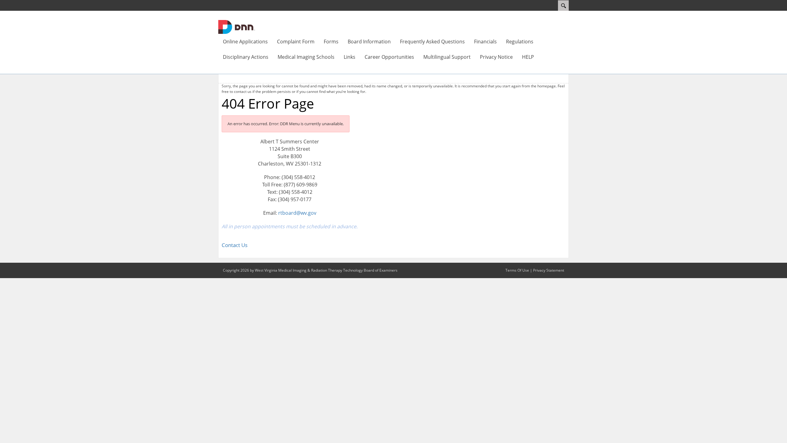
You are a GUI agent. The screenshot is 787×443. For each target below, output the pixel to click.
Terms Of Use (517, 270)
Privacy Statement (548, 270)
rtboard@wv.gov (297, 213)
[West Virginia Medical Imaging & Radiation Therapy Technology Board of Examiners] (236, 26)
